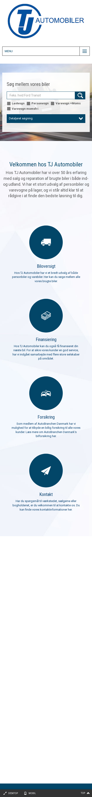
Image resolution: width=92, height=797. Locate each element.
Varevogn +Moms (68, 103)
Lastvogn (18, 103)
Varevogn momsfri (25, 108)
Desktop (13, 793)
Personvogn (40, 103)
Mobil (32, 793)
